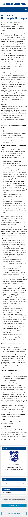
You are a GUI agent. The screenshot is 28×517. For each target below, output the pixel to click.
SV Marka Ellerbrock (14, 3)
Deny (14, 509)
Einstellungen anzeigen (14, 513)
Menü (3, 9)
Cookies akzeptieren (14, 505)
